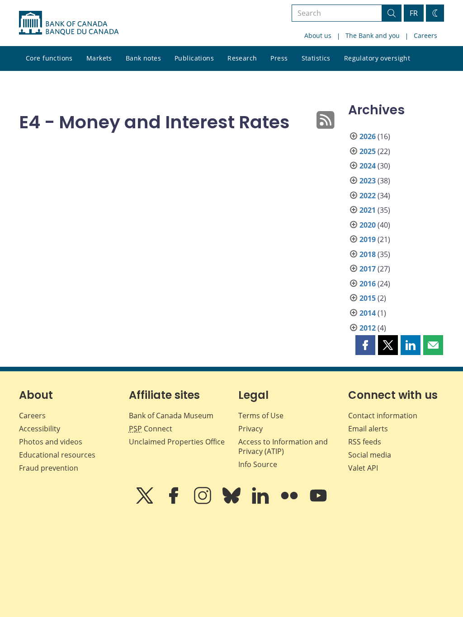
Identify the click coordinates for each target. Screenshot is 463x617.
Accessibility (39, 429)
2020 (367, 225)
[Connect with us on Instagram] (203, 502)
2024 (367, 166)
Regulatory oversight (377, 58)
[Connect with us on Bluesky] (232, 502)
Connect (150, 429)
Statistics (316, 58)
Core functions (49, 58)
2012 (367, 328)
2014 (367, 313)
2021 (367, 210)
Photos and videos (50, 442)
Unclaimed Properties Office (177, 442)
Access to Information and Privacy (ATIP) (283, 446)
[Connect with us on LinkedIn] (261, 502)
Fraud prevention (48, 468)
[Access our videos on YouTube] (318, 502)
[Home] (68, 23)
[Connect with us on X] (145, 502)
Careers (425, 35)
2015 (367, 298)
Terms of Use (260, 416)
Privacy (250, 429)
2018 (367, 254)
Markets (99, 58)
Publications (194, 58)
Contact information (382, 416)
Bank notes (143, 58)
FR (414, 13)
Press (279, 58)
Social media (369, 455)
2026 (367, 136)
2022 (367, 196)
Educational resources (57, 455)
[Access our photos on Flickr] (290, 502)
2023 (367, 181)
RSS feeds (364, 442)
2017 (367, 269)
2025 (367, 151)
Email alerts (368, 429)
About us (317, 35)
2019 (367, 239)
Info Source (257, 464)
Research (242, 58)
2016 (367, 284)
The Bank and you (372, 35)
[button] (365, 345)
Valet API (363, 468)
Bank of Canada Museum (171, 416)
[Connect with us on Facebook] (174, 502)
